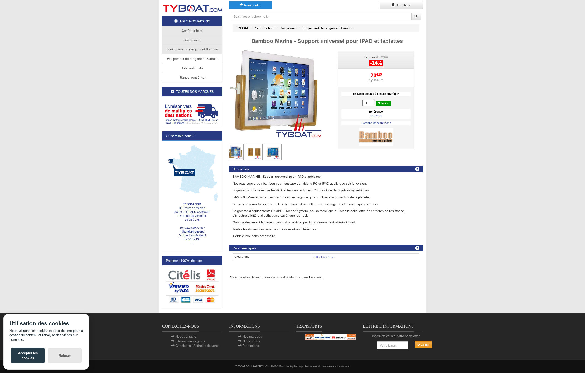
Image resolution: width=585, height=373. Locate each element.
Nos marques (252, 336)
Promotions (250, 345)
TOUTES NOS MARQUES (194, 91)
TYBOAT (242, 28)
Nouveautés (252, 5)
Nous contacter (186, 336)
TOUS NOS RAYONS (194, 21)
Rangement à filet (192, 77)
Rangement (192, 40)
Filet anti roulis (192, 68)
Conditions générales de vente (198, 345)
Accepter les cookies (28, 355)
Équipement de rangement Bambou (192, 49)
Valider (424, 345)
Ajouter (385, 103)
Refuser (64, 355)
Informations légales (190, 341)
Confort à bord (192, 30)
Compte (402, 5)
